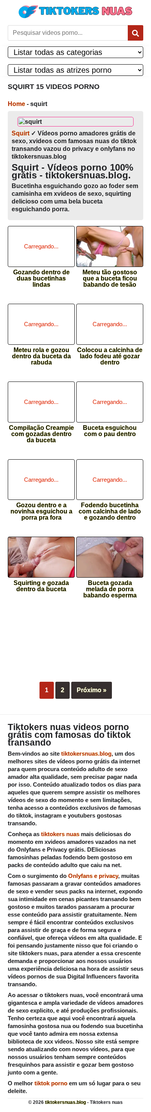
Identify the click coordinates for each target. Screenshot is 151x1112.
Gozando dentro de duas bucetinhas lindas (41, 276)
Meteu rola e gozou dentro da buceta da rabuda (41, 354)
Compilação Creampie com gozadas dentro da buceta (41, 431)
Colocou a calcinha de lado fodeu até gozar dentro (109, 354)
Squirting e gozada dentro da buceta (41, 586)
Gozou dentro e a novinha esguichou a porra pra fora (41, 509)
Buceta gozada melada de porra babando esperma (110, 587)
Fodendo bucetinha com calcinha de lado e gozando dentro (110, 509)
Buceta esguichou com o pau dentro (110, 431)
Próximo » (91, 690)
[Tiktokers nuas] (75, 11)
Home (16, 104)
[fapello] (75, 646)
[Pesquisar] (135, 33)
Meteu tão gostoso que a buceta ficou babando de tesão (109, 276)
